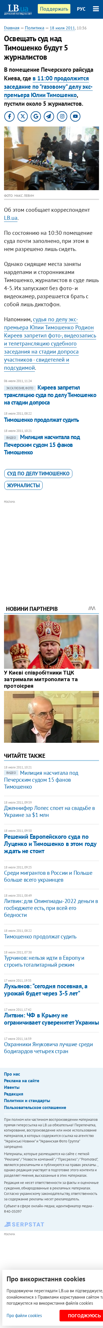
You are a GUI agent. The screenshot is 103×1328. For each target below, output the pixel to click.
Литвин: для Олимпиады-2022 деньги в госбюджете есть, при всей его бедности (51, 908)
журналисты (23, 485)
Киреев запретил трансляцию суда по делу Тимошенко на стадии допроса (50, 395)
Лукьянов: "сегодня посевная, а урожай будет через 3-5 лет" (45, 989)
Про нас (12, 1074)
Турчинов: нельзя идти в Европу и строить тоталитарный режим (44, 961)
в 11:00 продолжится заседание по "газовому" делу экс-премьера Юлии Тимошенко (48, 86)
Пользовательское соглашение (35, 1107)
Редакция (13, 1094)
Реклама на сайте (21, 1080)
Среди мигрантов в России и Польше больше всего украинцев (48, 876)
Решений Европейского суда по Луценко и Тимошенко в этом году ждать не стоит (50, 843)
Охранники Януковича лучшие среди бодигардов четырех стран (48, 1047)
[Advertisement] (51, 545)
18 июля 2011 (62, 28)
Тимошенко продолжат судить (41, 420)
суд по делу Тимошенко (38, 473)
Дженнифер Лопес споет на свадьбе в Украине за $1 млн (49, 811)
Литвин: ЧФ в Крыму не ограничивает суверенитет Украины (51, 1018)
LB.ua (10, 218)
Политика (34, 28)
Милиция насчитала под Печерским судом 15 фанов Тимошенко (42, 444)
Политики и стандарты (27, 1100)
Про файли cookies (24, 1315)
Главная (11, 28)
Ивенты (11, 1087)
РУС (81, 9)
